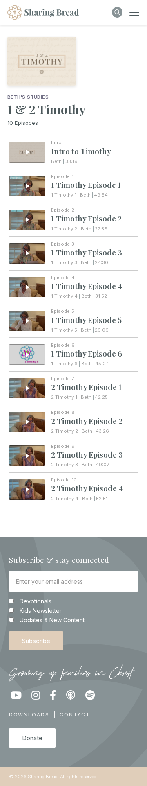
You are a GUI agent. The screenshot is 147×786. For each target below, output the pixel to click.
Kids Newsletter (41, 611)
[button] (134, 12)
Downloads (29, 714)
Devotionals (35, 601)
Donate (32, 738)
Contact (75, 714)
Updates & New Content (52, 620)
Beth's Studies (28, 97)
